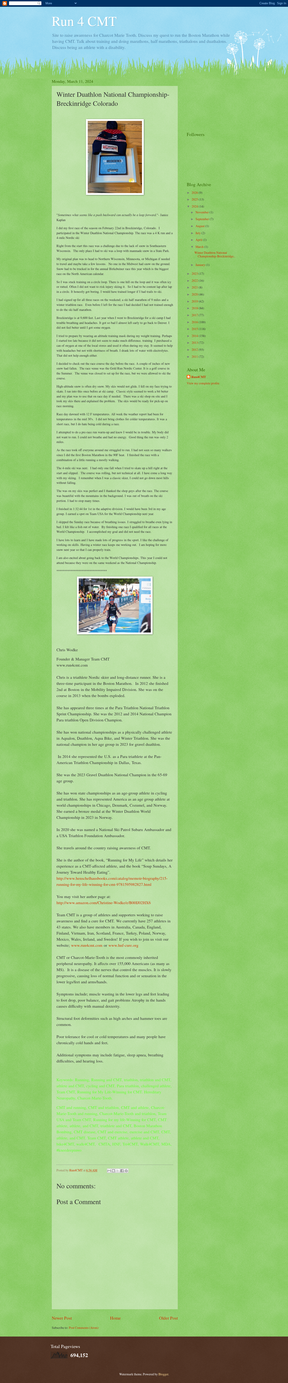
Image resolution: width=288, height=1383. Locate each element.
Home (115, 1318)
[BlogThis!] (113, 1170)
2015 (195, 329)
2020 (195, 294)
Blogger (163, 1374)
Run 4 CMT (84, 21)
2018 (195, 308)
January (201, 265)
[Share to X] (117, 1170)
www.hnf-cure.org (123, 945)
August (200, 226)
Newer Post (62, 1318)
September (203, 219)
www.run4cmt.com (86, 945)
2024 (195, 206)
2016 (195, 322)
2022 (195, 280)
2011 (195, 356)
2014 (195, 336)
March (200, 247)
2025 (195, 199)
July (198, 233)
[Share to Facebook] (122, 1170)
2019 (195, 301)
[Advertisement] (209, 101)
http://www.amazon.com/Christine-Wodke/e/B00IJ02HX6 (103, 902)
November (202, 212)
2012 (195, 349)
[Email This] (109, 1170)
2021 (195, 287)
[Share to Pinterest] (126, 1170)
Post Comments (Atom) (84, 1327)
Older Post (168, 1318)
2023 (195, 273)
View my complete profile (203, 383)
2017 (195, 315)
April (199, 240)
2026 (195, 192)
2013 (195, 342)
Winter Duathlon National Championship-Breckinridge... (215, 254)
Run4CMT (198, 377)
